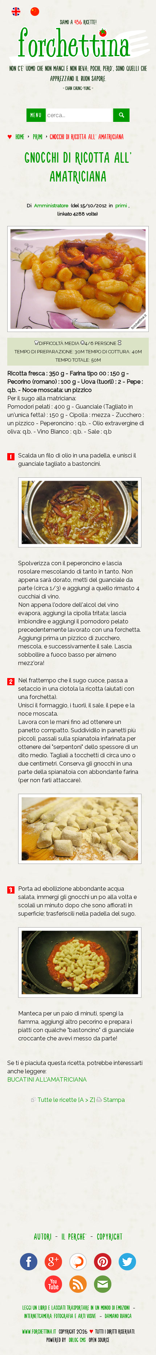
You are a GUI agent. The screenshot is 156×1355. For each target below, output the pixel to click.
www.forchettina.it (39, 1331)
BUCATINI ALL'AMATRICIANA (47, 1079)
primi (37, 137)
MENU (36, 115)
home (20, 137)
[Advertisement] (78, 1169)
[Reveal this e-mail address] (102, 1292)
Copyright (110, 1236)
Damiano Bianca (118, 1316)
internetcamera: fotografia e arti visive (60, 1316)
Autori (43, 1236)
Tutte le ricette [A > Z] (65, 1099)
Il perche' (74, 1236)
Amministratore (51, 205)
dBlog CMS (77, 1340)
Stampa (113, 1099)
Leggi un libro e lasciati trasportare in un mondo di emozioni (76, 1307)
